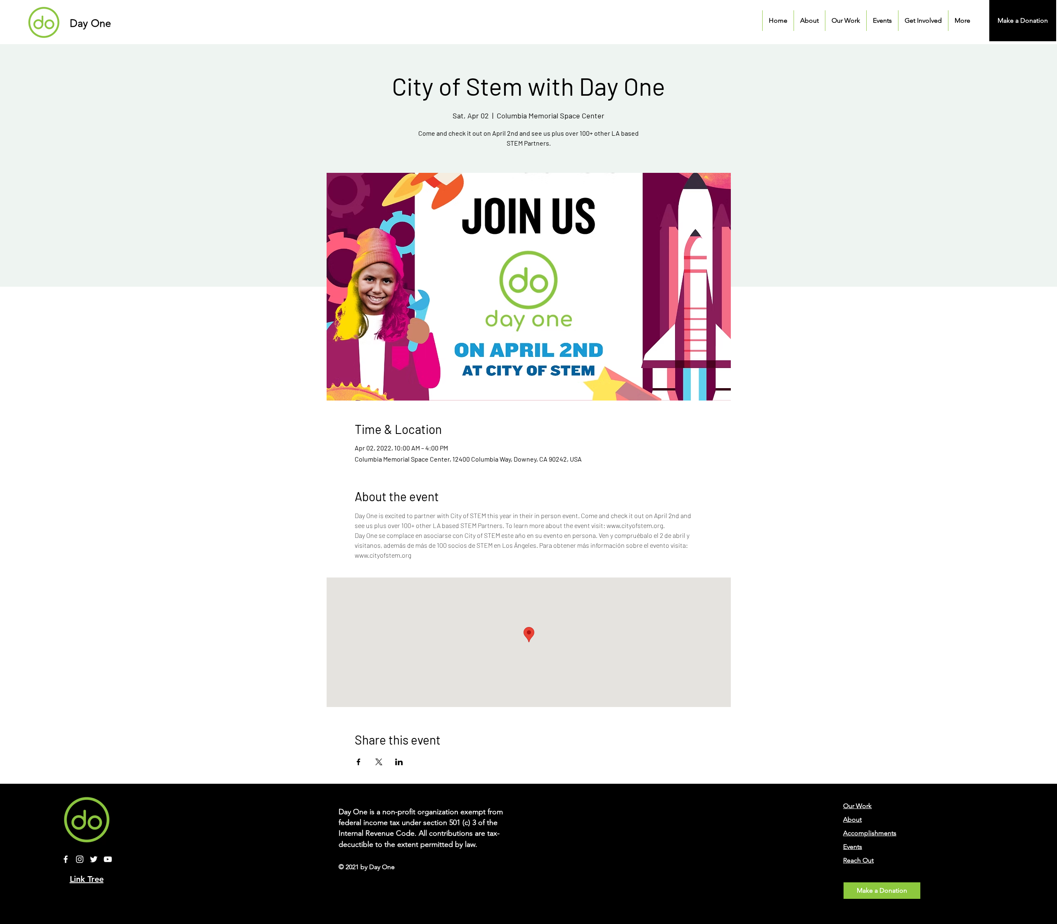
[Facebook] (66, 859)
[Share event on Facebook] (359, 762)
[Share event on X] (379, 762)
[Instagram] (80, 859)
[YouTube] (108, 859)
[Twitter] (94, 859)
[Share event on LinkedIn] (399, 762)
